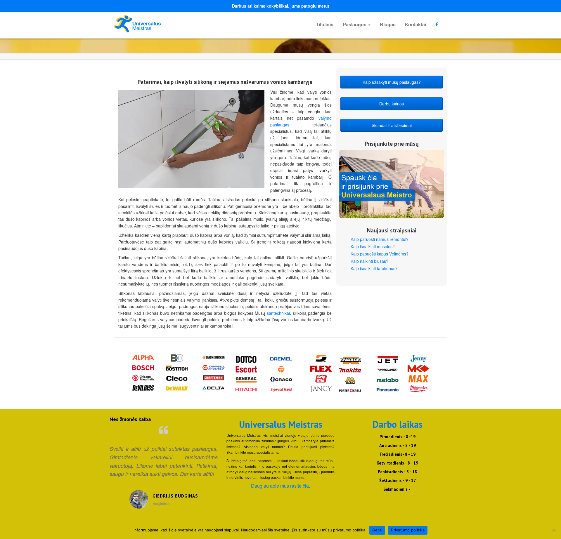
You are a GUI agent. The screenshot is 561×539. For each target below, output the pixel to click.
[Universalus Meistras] (166, 23)
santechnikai (278, 313)
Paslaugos (355, 24)
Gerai (377, 530)
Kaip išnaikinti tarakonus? (374, 268)
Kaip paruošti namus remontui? (379, 239)
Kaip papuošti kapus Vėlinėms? (379, 254)
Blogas (388, 24)
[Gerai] (554, 530)
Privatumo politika (408, 530)
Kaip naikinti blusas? (369, 261)
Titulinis (324, 24)
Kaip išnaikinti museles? (373, 246)
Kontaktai (415, 24)
